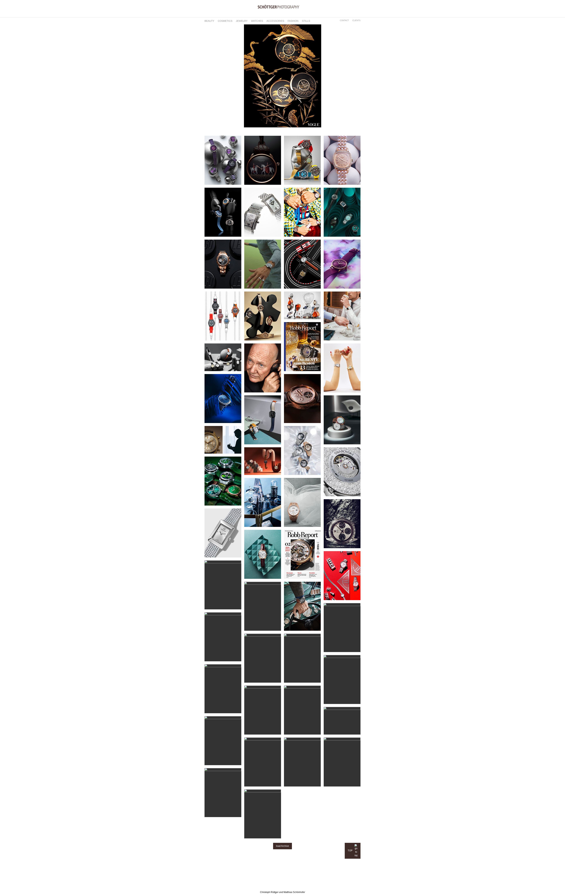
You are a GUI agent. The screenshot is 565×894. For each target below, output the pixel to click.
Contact (344, 20)
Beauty (209, 21)
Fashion (293, 21)
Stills (306, 21)
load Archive (282, 846)
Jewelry (241, 21)
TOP (350, 850)
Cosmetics (225, 21)
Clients (356, 20)
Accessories (275, 21)
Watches (257, 21)
